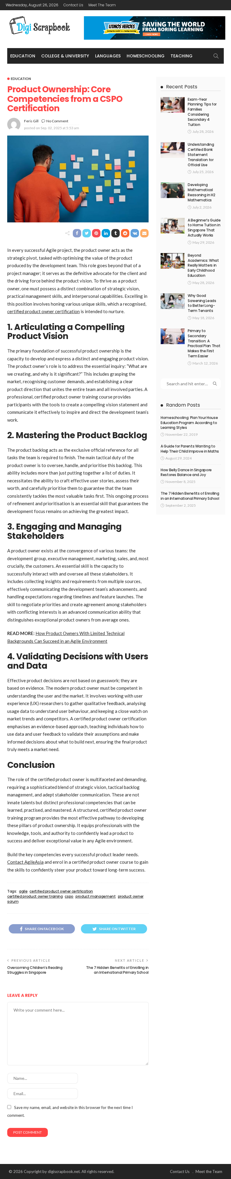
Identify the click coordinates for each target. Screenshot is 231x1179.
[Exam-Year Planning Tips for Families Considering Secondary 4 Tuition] (173, 105)
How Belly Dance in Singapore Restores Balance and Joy (186, 472)
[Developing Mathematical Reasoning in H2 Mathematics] (173, 190)
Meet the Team (102, 5)
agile (23, 891)
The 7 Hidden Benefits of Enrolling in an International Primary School (117, 970)
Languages (108, 56)
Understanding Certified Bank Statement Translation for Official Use (201, 154)
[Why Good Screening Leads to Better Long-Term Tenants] (173, 301)
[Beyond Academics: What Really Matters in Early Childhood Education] (173, 261)
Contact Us (73, 5)
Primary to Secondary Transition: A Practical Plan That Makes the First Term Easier (204, 343)
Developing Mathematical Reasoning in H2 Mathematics (201, 192)
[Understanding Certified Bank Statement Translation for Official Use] (173, 150)
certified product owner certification (43, 311)
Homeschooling (146, 56)
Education (22, 56)
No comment (57, 121)
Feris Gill (31, 121)
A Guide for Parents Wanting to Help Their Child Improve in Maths (190, 449)
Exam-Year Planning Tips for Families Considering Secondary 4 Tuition (202, 112)
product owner (130, 896)
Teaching (181, 56)
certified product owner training (35, 896)
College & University (65, 56)
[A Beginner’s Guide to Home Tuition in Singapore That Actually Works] (173, 226)
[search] (216, 56)
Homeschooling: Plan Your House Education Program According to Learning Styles (189, 422)
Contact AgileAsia (25, 862)
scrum (12, 901)
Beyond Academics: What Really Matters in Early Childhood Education (203, 265)
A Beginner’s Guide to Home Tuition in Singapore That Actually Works (204, 228)
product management (95, 896)
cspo (69, 896)
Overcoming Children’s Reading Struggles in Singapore (35, 970)
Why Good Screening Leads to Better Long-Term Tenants (202, 303)
